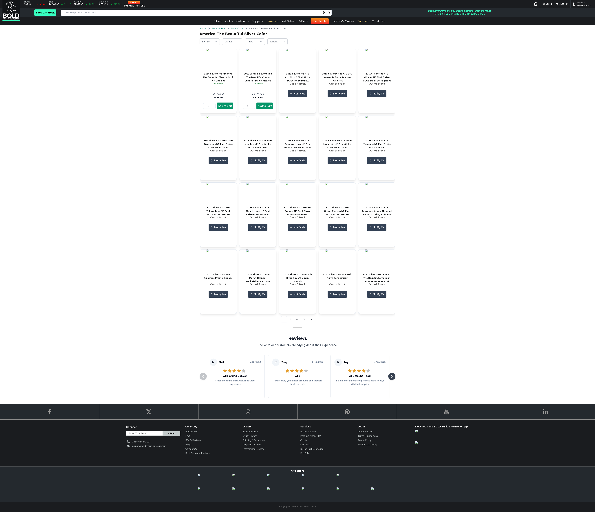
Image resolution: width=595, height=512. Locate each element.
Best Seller (287, 21)
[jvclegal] (280, 492)
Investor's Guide (342, 21)
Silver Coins (237, 28)
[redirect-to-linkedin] (545, 411)
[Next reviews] (391, 376)
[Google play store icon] (441, 446)
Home (203, 28)
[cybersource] (245, 492)
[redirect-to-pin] (347, 411)
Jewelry (271, 21)
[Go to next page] (311, 319)
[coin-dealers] (211, 492)
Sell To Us (320, 21)
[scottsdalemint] (315, 479)
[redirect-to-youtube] (446, 411)
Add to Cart (225, 105)
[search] (329, 12)
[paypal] (384, 492)
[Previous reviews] (203, 376)
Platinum (241, 21)
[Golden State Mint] (280, 479)
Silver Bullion (218, 28)
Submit (171, 433)
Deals (304, 21)
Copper (257, 21)
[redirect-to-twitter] (148, 411)
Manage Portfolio (134, 4)
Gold (228, 21)
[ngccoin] (315, 492)
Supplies (362, 21)
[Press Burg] (245, 479)
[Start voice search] (323, 12)
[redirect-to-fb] (49, 411)
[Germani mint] (211, 479)
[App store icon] (441, 435)
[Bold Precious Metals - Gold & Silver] (11, 10)
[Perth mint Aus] (350, 479)
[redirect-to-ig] (248, 411)
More (380, 21)
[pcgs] (350, 492)
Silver (217, 21)
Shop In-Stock (45, 12)
